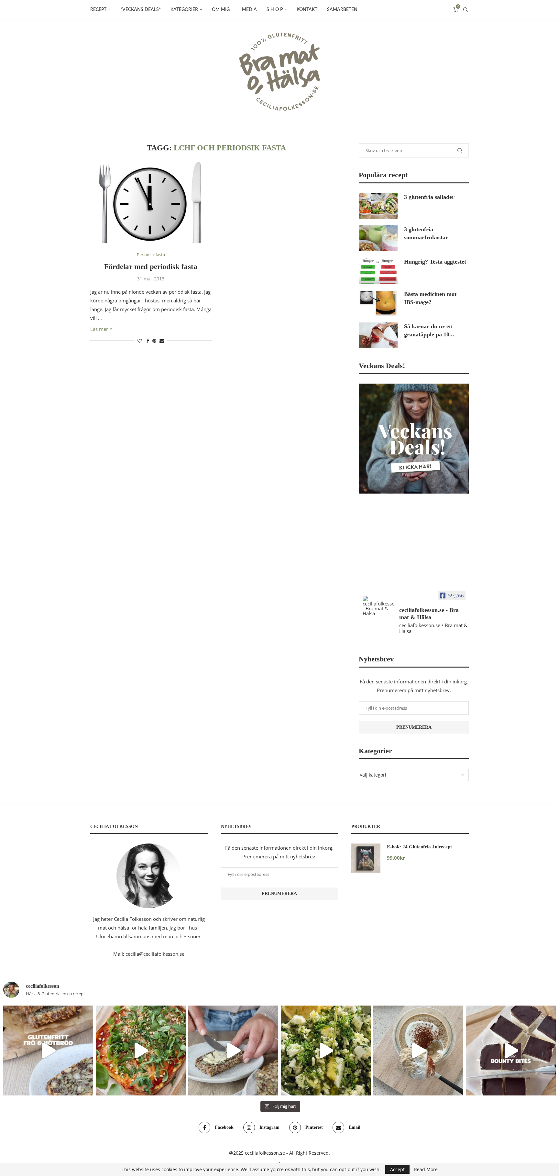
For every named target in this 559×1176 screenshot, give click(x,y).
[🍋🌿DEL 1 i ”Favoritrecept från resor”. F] (326, 1050)
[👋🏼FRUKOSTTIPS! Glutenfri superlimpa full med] (233, 1050)
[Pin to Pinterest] (154, 341)
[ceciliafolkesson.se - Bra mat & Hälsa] (378, 605)
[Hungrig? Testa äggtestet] (378, 271)
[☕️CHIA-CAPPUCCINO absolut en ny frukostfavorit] (418, 1050)
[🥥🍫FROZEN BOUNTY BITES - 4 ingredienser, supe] (511, 1050)
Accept (397, 1169)
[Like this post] (139, 341)
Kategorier (184, 9)
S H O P (275, 9)
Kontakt (307, 9)
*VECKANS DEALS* (140, 9)
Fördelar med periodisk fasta (150, 267)
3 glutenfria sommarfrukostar (426, 233)
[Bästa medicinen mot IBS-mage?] (378, 303)
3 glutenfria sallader (429, 197)
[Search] (465, 9)
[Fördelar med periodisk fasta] (151, 202)
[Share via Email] (161, 341)
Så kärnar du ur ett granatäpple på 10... (429, 330)
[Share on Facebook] (148, 341)
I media (248, 9)
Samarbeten (342, 9)
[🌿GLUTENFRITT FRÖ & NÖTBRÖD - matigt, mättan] (48, 1050)
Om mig (221, 9)
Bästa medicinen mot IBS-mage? (430, 298)
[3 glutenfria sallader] (378, 206)
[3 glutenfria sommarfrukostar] (378, 238)
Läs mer (99, 329)
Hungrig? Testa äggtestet (435, 261)
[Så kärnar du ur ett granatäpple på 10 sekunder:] (378, 335)
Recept (98, 9)
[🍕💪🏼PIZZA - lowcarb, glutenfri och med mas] (141, 1050)
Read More (426, 1169)
